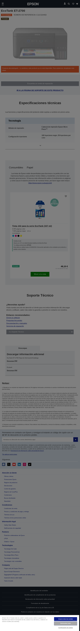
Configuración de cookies (65, 627)
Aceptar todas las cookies (65, 619)
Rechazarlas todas (65, 623)
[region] (39, 623)
